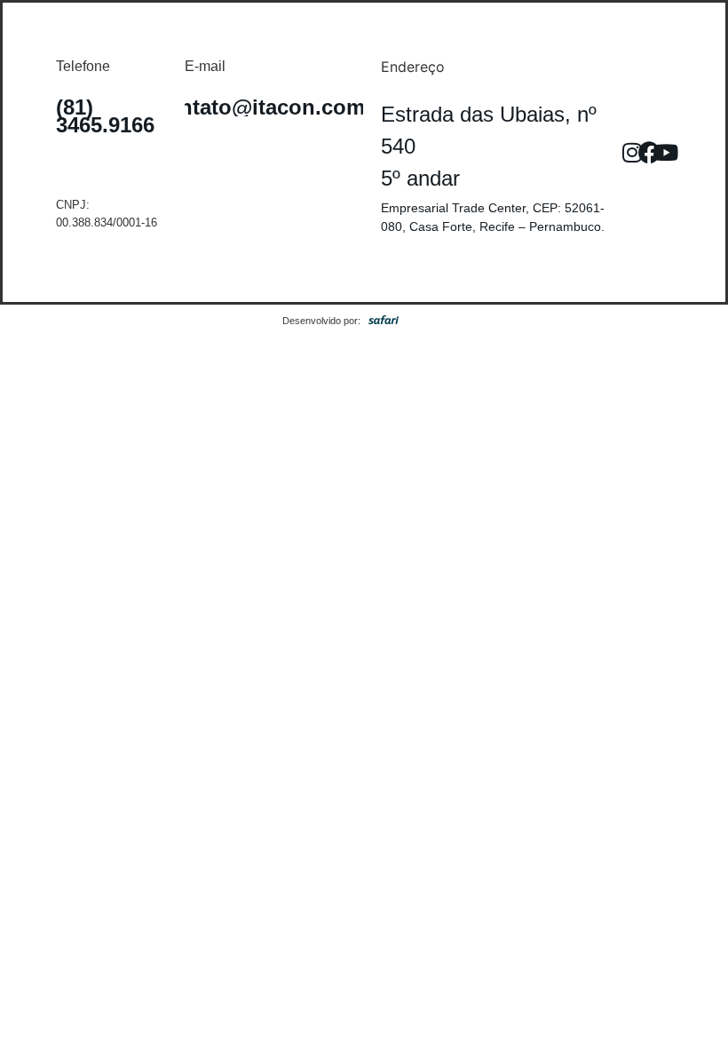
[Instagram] (632, 153)
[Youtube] (666, 153)
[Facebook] (649, 153)
